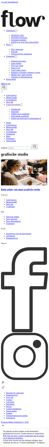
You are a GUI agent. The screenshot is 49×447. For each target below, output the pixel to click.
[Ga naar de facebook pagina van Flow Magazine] (24, 332)
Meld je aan (5, 84)
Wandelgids (15, 109)
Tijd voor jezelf (17, 66)
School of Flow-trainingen (21, 54)
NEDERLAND (17, 35)
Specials (14, 52)
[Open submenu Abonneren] (16, 30)
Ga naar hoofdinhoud (9, 2)
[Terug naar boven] (3, 427)
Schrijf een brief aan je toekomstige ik (26, 118)
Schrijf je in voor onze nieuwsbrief (24, 42)
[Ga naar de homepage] (23, 26)
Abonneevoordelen (18, 40)
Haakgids (15, 112)
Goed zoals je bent (18, 70)
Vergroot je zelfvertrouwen (21, 77)
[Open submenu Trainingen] (16, 56)
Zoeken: (4, 148)
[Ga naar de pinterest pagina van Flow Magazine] (3, 384)
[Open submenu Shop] (12, 44)
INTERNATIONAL (19, 38)
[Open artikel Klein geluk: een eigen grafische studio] (24, 185)
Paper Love (15, 68)
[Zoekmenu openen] (4, 87)
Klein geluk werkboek (20, 116)
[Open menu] (2, 91)
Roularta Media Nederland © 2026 (15, 422)
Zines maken (16, 63)
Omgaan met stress (18, 61)
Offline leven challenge (20, 114)
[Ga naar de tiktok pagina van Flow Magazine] (3, 389)
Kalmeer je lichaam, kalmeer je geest (25, 72)
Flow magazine (17, 49)
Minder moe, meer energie (21, 75)
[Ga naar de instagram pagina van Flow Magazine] (24, 379)
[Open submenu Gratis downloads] (21, 104)
